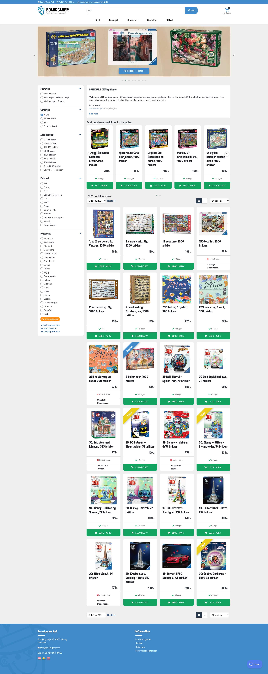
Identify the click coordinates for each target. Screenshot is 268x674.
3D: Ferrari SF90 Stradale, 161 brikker (174, 575)
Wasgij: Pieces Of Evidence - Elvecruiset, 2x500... (99, 159)
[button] (122, 80)
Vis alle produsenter (50, 319)
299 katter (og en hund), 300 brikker (100, 379)
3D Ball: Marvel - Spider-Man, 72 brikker (176, 379)
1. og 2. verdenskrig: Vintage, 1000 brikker (102, 243)
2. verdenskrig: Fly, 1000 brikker (100, 309)
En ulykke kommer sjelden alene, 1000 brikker (215, 159)
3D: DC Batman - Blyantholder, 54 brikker (140, 444)
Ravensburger (96, 108)
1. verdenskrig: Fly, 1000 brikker (137, 243)
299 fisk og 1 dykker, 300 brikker (174, 309)
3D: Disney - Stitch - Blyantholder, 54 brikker (213, 444)
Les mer (93, 113)
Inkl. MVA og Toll (47, 2)
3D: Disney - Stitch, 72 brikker (139, 510)
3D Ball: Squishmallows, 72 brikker (213, 379)
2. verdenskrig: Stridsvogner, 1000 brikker (137, 311)
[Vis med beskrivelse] (204, 200)
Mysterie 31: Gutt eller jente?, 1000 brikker (129, 157)
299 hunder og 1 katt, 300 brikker (212, 309)
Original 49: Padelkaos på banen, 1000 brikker (156, 159)
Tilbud (170, 20)
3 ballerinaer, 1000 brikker (137, 379)
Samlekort (133, 20)
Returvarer (140, 647)
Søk (192, 10)
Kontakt (139, 643)
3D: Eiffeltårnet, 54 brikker (101, 575)
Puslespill (113, 20)
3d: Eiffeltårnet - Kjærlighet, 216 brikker (175, 510)
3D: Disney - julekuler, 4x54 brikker (175, 444)
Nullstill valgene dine (50, 325)
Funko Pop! (152, 20)
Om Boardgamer (143, 639)
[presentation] (34, 54)
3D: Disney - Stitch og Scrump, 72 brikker (102, 510)
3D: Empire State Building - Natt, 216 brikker (137, 578)
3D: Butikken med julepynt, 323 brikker (101, 444)
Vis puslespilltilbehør (50, 331)
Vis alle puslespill (48, 328)
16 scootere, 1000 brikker (173, 243)
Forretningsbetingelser (146, 650)
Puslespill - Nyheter (133, 70)
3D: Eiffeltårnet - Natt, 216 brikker (213, 510)
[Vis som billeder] (199, 200)
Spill (98, 20)
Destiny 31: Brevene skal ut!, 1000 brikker (187, 157)
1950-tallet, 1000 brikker (210, 243)
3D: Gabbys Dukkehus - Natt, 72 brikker (212, 575)
